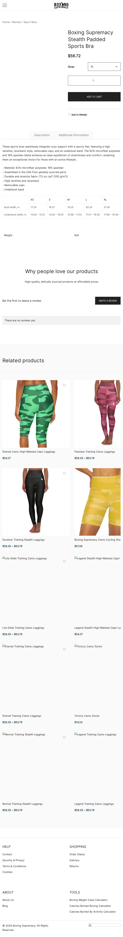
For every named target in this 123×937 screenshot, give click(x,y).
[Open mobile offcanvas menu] (4, 5)
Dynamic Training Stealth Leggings (23, 539)
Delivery (74, 860)
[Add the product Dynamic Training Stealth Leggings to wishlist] (64, 473)
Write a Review (108, 300)
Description (42, 135)
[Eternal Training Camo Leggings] (36, 678)
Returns (74, 866)
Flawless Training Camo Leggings (94, 451)
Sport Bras (30, 22)
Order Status (77, 854)
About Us (8, 899)
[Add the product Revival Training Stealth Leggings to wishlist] (64, 737)
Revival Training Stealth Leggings (22, 803)
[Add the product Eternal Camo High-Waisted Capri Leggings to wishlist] (64, 385)
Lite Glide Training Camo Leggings (23, 627)
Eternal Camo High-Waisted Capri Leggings (28, 451)
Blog (5, 905)
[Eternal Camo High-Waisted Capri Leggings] (36, 414)
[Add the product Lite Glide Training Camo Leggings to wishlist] (64, 561)
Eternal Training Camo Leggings (21, 715)
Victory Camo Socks (86, 715)
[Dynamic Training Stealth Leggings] (36, 502)
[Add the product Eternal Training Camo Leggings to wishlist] (64, 649)
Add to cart (94, 96)
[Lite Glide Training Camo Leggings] (36, 590)
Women (16, 22)
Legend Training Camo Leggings (94, 803)
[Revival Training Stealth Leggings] (36, 766)
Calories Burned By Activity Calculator (93, 911)
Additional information (74, 135)
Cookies (7, 872)
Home (6, 22)
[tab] (42, 135)
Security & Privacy (13, 860)
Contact (7, 854)
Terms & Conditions (14, 866)
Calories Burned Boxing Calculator (90, 905)
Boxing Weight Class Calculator (89, 899)
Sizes (71, 66)
